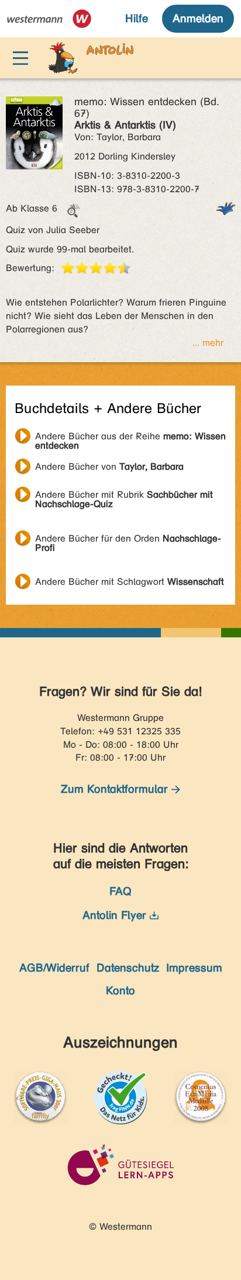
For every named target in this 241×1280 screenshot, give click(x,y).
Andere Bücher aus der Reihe (130, 438)
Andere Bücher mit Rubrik (124, 496)
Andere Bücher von (109, 466)
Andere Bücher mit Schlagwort (129, 581)
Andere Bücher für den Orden (128, 540)
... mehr (207, 342)
